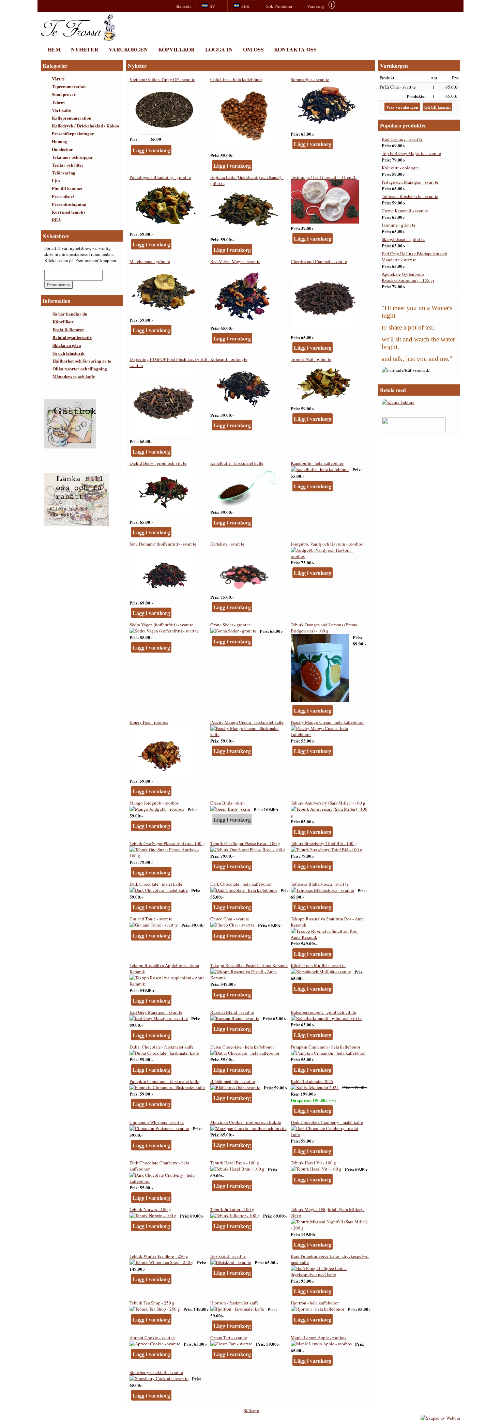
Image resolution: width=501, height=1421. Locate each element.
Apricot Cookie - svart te (152, 1337)
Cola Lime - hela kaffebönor (236, 79)
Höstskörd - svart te (228, 1256)
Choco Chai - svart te (229, 919)
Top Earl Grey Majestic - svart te (411, 153)
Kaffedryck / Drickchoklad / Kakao (85, 125)
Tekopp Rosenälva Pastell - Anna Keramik (249, 965)
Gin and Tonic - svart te (151, 919)
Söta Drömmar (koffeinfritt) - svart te (163, 544)
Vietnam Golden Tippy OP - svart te (162, 79)
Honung (59, 141)
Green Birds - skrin (227, 803)
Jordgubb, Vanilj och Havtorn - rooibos (327, 544)
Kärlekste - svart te (227, 544)
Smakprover (64, 94)
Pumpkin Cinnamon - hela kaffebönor (325, 1047)
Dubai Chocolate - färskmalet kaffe (162, 1047)
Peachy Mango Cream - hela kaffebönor (327, 722)
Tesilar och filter (68, 165)
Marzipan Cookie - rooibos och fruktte (245, 1122)
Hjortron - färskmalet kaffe (234, 1303)
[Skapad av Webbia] (440, 1418)
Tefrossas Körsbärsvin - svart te (410, 196)
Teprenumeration (69, 86)
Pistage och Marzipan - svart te (410, 182)
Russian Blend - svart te (232, 1012)
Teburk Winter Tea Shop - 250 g (159, 1256)
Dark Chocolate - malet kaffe (156, 884)
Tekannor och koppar (72, 157)
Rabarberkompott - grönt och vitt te (323, 1012)
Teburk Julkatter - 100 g (232, 1209)
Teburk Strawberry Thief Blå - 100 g (324, 843)
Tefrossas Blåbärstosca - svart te (320, 884)
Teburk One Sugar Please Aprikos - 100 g (167, 843)
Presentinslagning (69, 204)
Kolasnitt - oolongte (228, 359)
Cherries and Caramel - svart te (319, 261)
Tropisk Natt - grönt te (311, 359)
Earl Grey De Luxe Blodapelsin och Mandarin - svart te (414, 256)
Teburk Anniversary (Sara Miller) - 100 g (328, 803)
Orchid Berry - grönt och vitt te (158, 463)
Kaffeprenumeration (71, 117)
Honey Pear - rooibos (149, 722)
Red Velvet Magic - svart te (235, 261)
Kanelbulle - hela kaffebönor (317, 463)
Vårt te (58, 78)
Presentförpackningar (73, 133)
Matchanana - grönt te (150, 261)
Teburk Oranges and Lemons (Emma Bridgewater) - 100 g (324, 628)
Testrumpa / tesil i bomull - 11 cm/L (323, 177)
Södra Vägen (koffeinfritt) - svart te (161, 625)
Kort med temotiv (69, 212)
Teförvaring (63, 172)
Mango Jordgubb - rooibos (154, 803)
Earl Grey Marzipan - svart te (156, 1012)
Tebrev (58, 102)
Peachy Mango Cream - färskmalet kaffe (247, 722)
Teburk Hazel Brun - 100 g (234, 1163)
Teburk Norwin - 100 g (150, 1209)
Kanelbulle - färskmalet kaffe (236, 463)
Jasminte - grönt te (398, 225)
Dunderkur (62, 149)
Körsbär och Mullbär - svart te (318, 965)
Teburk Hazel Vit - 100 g (313, 1163)
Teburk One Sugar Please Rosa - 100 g (245, 843)
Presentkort (63, 196)
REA (56, 219)
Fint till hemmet (67, 188)
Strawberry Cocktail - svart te (156, 1372)
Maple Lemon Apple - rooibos (318, 1337)
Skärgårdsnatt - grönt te (403, 239)
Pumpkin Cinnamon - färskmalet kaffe (164, 1081)
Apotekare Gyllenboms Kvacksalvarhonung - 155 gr (408, 277)
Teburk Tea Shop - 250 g (152, 1303)
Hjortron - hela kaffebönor (315, 1303)
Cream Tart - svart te (228, 1337)
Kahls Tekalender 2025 (312, 1081)
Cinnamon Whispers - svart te (157, 1122)
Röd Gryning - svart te (402, 139)
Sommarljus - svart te (310, 79)
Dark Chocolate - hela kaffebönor (241, 884)
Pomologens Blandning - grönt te (160, 177)
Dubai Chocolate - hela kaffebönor (242, 1047)
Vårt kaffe (61, 110)
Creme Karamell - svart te (405, 211)
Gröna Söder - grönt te (230, 625)
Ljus (56, 180)
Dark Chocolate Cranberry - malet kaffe (327, 1122)
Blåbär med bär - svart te (232, 1081)
